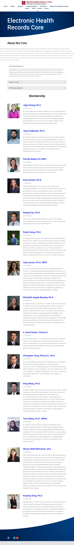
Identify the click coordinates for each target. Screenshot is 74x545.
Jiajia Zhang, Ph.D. (32, 105)
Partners (39, 8)
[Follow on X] (11, 538)
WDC (18, 543)
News (33, 8)
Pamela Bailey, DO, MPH (34, 159)
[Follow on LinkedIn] (14, 538)
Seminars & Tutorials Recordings (59, 6)
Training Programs (31, 6)
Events (27, 8)
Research (20, 6)
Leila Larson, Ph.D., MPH (35, 262)
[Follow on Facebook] (8, 538)
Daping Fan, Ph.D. (31, 212)
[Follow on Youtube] (17, 538)
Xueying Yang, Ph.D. (33, 495)
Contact (46, 8)
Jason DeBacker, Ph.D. (34, 131)
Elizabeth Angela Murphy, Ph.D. (38, 297)
